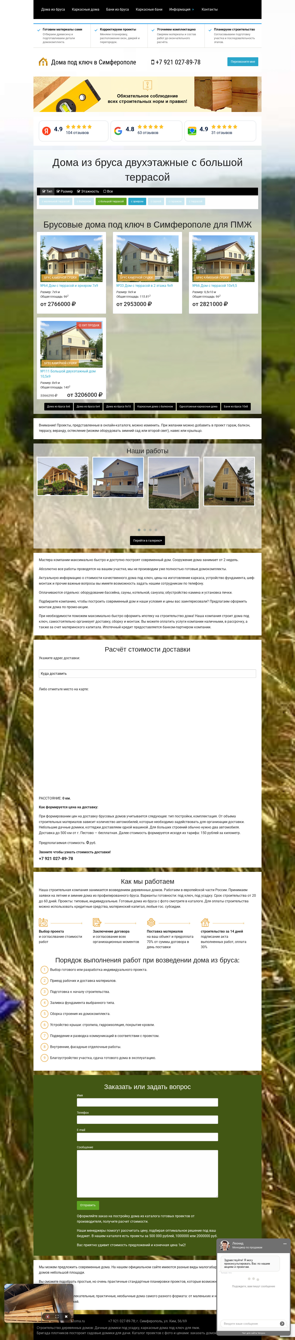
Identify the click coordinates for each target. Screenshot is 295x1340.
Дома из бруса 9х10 (118, 406)
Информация (179, 9)
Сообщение (85, 1147)
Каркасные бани (149, 9)
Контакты (210, 9)
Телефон (83, 1112)
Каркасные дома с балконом (155, 406)
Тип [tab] (49, 191)
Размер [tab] (66, 191)
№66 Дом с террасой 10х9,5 (214, 286)
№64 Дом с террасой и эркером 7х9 (69, 286)
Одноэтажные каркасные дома (198, 406)
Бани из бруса (117, 9)
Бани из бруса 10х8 (236, 406)
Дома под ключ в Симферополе (93, 62)
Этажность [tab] (89, 191)
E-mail (81, 1130)
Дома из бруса (53, 9)
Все (109, 191)
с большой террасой (111, 201)
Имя (80, 1095)
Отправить (88, 1205)
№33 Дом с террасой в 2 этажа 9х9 (144, 286)
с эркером (137, 201)
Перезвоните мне (243, 62)
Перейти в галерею (147, 540)
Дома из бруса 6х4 (88, 406)
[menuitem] (53, 9)
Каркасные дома (85, 9)
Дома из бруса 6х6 (58, 406)
